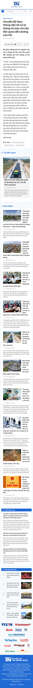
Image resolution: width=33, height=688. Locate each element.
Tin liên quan (10, 152)
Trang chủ (13, 684)
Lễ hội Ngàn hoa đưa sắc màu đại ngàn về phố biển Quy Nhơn (13, 585)
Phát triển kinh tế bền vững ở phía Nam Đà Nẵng (13, 575)
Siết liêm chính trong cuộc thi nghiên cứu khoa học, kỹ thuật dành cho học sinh (15, 534)
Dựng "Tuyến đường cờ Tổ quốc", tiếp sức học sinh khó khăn (13, 615)
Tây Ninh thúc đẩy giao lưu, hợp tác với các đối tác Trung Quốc (13, 605)
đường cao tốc (20, 145)
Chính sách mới (8, 18)
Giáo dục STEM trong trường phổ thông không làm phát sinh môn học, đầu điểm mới (15, 551)
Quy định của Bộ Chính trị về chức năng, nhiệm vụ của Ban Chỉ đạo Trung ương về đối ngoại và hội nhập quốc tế (15, 515)
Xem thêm (8, 206)
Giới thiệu (21, 684)
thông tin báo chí (8, 145)
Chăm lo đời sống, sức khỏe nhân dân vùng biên (13, 595)
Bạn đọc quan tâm (10, 569)
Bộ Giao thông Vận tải (17, 142)
